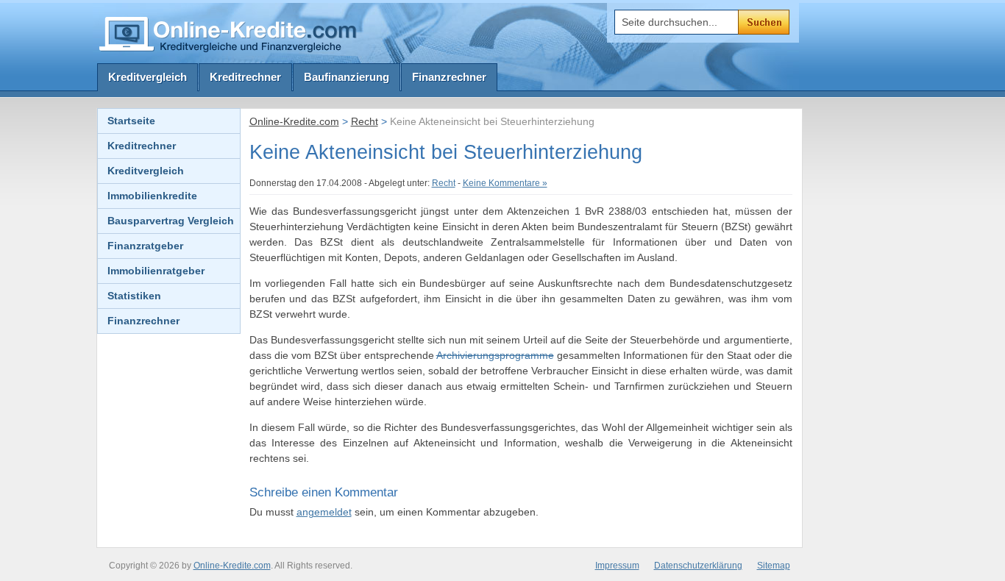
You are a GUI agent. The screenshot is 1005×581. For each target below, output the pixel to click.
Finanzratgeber (145, 246)
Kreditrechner (245, 77)
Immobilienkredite (152, 196)
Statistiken (134, 296)
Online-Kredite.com (294, 121)
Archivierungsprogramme (495, 355)
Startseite (131, 120)
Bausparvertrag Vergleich (170, 221)
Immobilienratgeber (156, 271)
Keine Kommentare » (505, 183)
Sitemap (773, 565)
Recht (364, 121)
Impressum (617, 565)
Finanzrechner (449, 77)
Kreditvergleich (147, 77)
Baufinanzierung (346, 77)
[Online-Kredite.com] (230, 33)
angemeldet (324, 512)
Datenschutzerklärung (698, 565)
